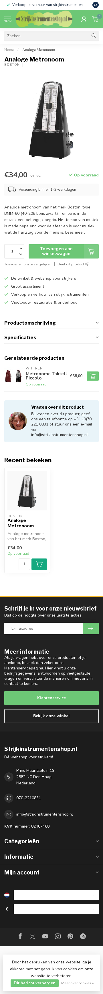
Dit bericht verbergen (35, 983)
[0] (95, 19)
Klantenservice (51, 698)
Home (9, 49)
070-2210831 (28, 798)
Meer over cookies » (77, 983)
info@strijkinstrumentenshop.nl (44, 814)
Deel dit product (71, 264)
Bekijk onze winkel (51, 716)
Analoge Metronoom (38, 49)
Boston (12, 64)
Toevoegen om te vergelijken (28, 264)
